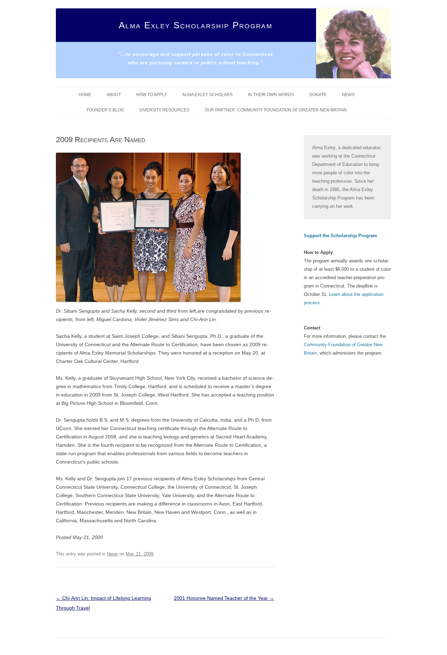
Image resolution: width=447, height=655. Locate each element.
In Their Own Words (271, 94)
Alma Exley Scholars (207, 94)
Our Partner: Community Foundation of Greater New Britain (276, 110)
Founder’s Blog (105, 110)
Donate (318, 94)
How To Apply (151, 94)
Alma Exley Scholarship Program (195, 25)
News (348, 94)
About (114, 94)
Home (85, 94)
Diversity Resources (164, 110)
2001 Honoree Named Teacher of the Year (224, 598)
